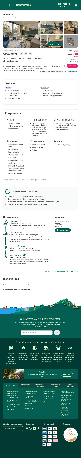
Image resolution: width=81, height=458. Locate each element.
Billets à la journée (49, 391)
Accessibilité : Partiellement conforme (65, 414)
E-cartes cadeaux (48, 399)
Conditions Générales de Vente (67, 391)
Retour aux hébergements (15, 18)
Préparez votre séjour (29, 397)
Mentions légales (66, 395)
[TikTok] (38, 428)
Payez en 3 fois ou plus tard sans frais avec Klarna (31, 401)
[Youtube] (34, 428)
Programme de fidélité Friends (11, 394)
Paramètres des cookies (66, 404)
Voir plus (74, 71)
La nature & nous (12, 398)
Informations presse (13, 404)
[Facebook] (27, 428)
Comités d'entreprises (47, 402)
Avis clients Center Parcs (13, 401)
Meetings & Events (49, 393)
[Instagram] (30, 428)
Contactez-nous (30, 393)
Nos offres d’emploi (13, 407)
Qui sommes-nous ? (13, 391)
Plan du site (28, 406)
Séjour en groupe (48, 396)
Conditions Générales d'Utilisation (64, 408)
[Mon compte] (76, 5)
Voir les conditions (40, 326)
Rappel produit (29, 408)
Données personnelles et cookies (66, 399)
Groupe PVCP (11, 409)
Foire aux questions (31, 391)
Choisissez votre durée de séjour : (14, 285)
